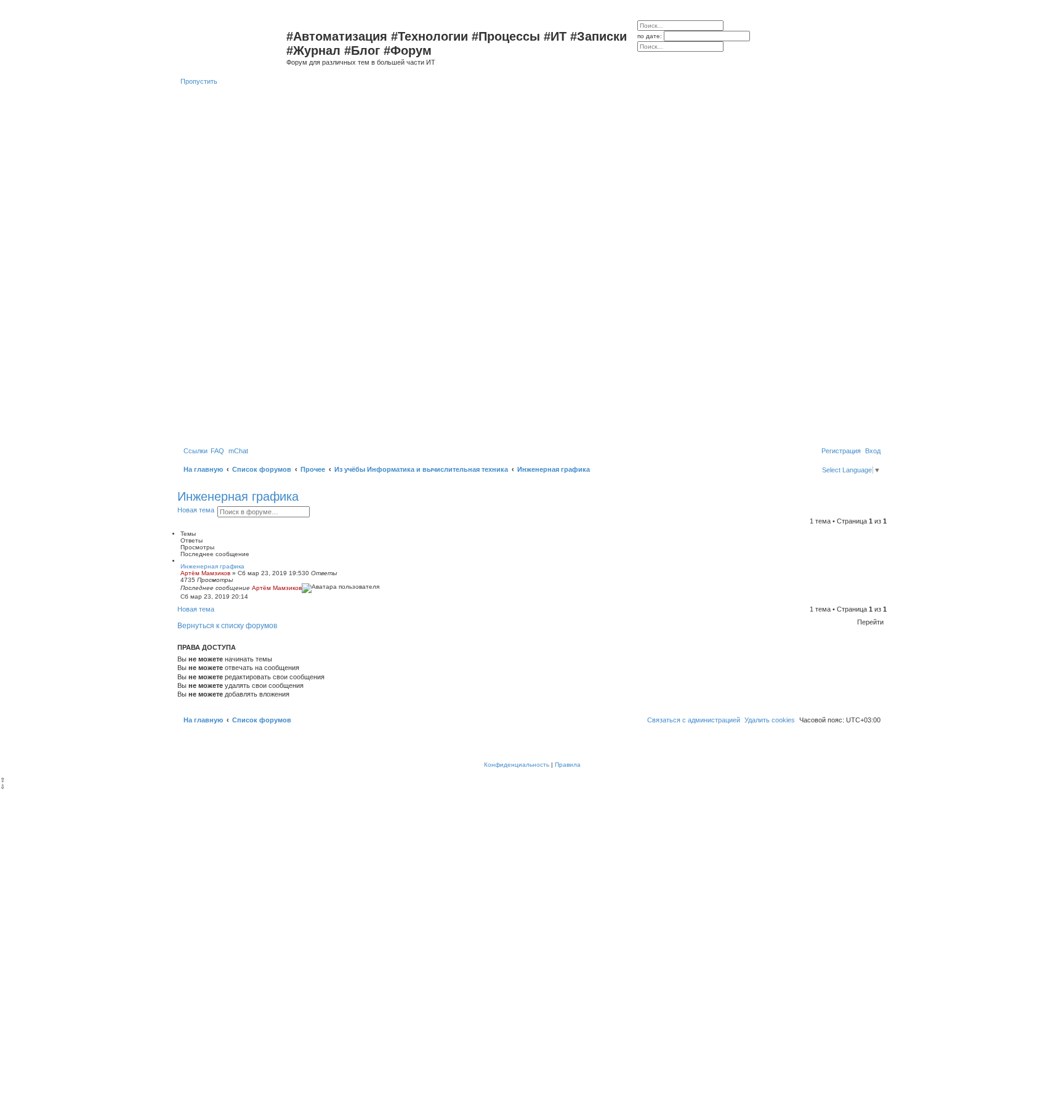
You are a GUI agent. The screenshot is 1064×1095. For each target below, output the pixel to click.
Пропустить (198, 81)
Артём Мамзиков (205, 573)
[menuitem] (217, 451)
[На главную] (233, 40)
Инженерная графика (238, 496)
